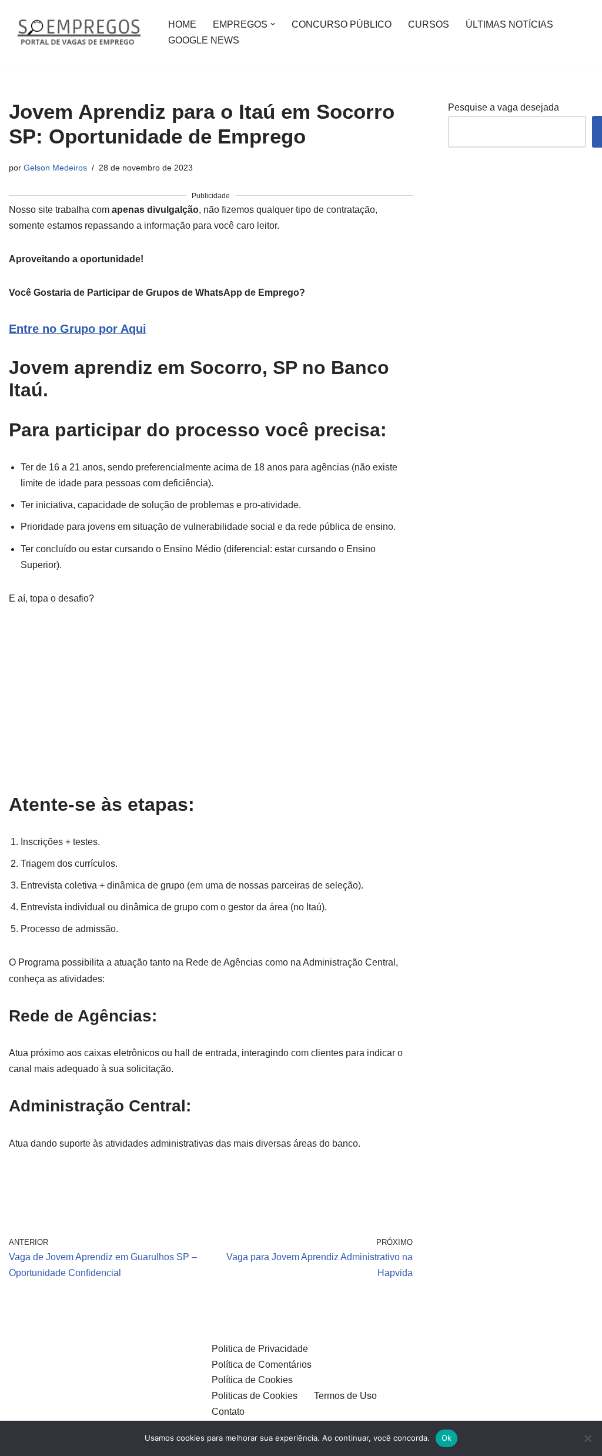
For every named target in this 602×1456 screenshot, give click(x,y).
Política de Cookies (252, 1380)
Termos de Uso (345, 1396)
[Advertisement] (211, 706)
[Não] (587, 1438)
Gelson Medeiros (55, 167)
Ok (447, 1437)
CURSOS (428, 24)
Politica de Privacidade (260, 1349)
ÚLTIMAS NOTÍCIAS (509, 24)
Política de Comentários (262, 1365)
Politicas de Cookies (254, 1396)
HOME (182, 24)
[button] (272, 24)
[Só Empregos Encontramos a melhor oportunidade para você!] (78, 32)
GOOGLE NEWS (203, 40)
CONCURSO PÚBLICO (342, 24)
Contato (228, 1412)
